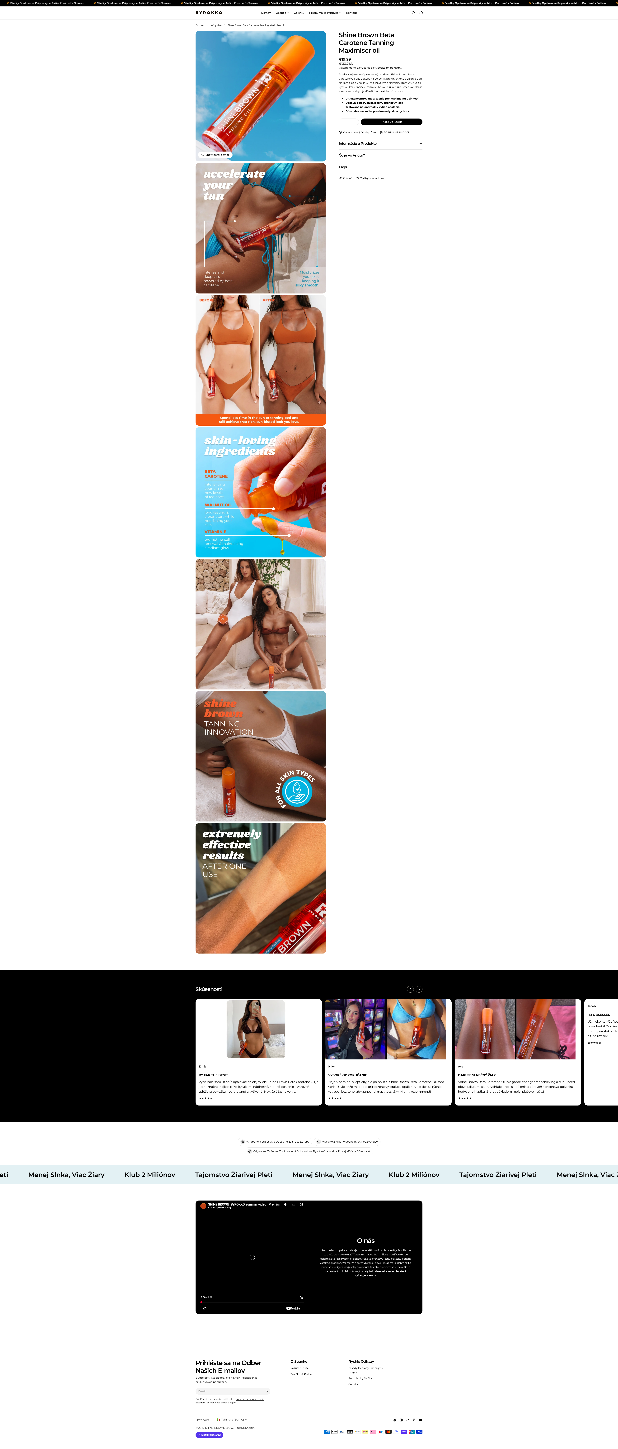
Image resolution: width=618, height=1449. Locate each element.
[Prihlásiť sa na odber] (267, 1391)
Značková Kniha (301, 1374)
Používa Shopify (245, 1427)
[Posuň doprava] (419, 989)
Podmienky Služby (360, 1378)
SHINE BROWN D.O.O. (219, 1427)
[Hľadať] (413, 13)
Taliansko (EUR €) (232, 1419)
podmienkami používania (250, 1399)
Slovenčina (203, 1419)
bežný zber (216, 25)
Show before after (217, 154)
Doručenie (363, 67)
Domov (200, 25)
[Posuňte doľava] (410, 989)
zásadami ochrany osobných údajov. (216, 1402)
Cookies (353, 1384)
